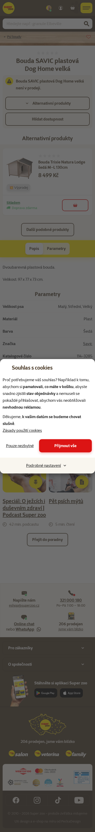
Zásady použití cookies (22, 430)
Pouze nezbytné (20, 445)
